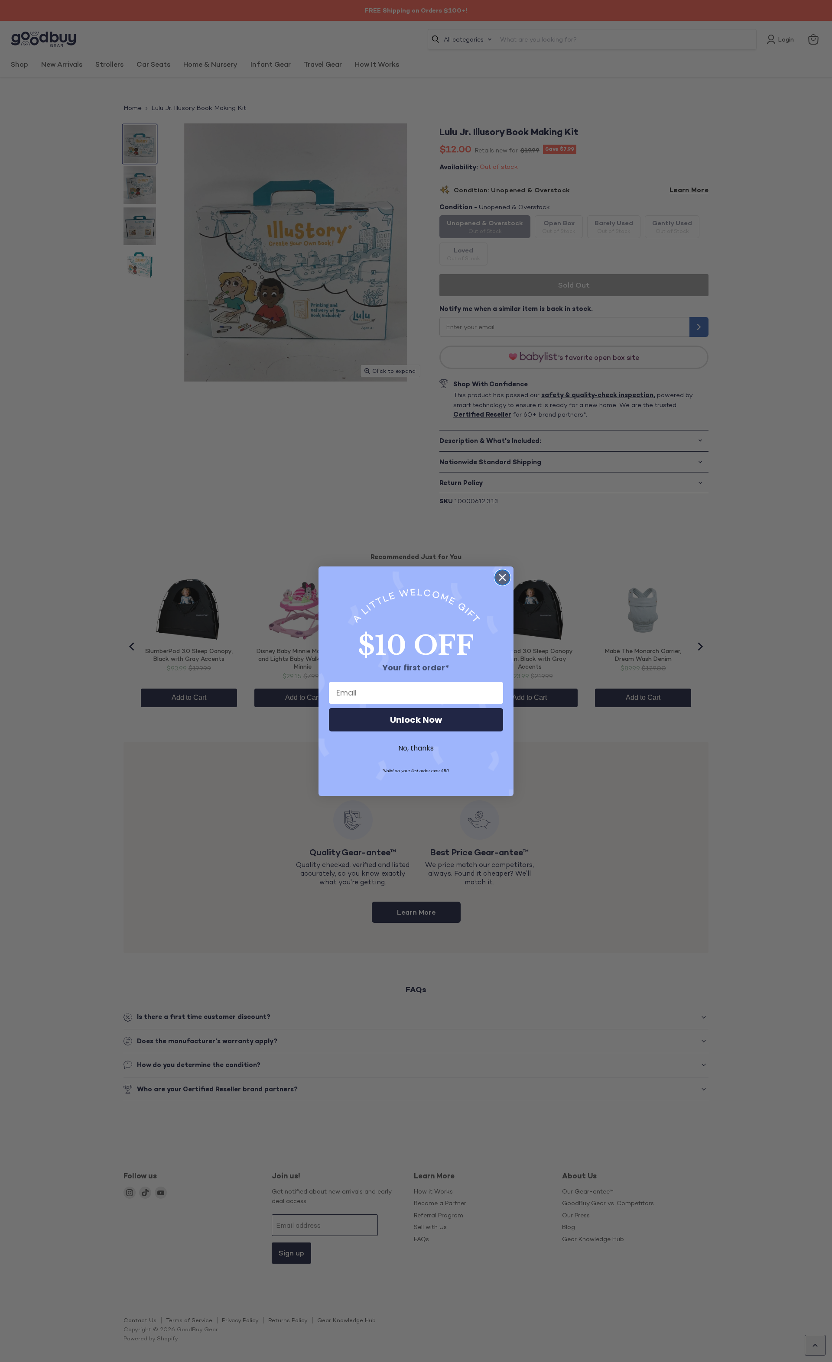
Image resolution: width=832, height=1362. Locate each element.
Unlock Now (416, 720)
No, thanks (416, 748)
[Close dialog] (502, 577)
